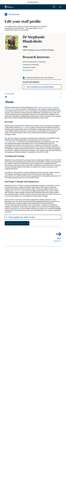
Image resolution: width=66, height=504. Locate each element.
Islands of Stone (24, 127)
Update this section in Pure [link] (16, 223)
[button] (33, 95)
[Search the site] (54, 7)
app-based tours (16, 191)
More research (28, 70)
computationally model (12, 141)
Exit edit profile (14, 14)
